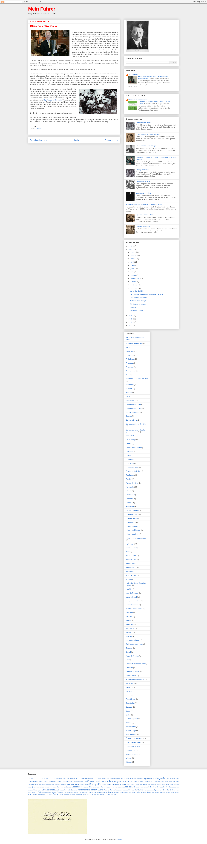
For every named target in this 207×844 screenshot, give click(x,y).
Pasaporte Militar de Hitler (136, 664)
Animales (129, 363)
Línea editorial (131, 597)
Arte (127, 375)
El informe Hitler (132, 467)
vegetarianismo (132, 754)
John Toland (130, 567)
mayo (133, 265)
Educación (130, 463)
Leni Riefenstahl (132, 593)
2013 (131, 325)
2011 (131, 319)
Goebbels (129, 499)
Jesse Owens (131, 556)
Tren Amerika (131, 734)
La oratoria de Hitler (143, 193)
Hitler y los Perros (142, 170)
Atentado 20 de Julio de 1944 (137, 379)
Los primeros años (133, 601)
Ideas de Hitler (131, 548)
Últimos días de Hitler (134, 738)
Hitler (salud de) (132, 514)
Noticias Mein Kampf (138, 301)
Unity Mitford (130, 750)
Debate (128, 444)
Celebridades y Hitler (134, 408)
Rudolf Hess (130, 699)
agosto (133, 275)
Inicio (76, 140)
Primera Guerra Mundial (135, 679)
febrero (134, 255)
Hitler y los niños (132, 534)
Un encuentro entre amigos (146, 146)
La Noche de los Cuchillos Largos (166, 787)
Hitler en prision (132, 518)
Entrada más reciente (39, 140)
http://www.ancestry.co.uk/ (52, 100)
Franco (128, 491)
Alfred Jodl (130, 351)
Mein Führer (41, 8)
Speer (128, 711)
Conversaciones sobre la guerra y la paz (135, 431)
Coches (129, 416)
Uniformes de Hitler (143, 123)
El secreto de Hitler (133, 471)
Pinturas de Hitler (132, 672)
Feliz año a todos (136, 311)
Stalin (128, 715)
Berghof (129, 392)
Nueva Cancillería (132, 640)
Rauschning (130, 683)
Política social (131, 676)
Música (128, 620)
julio (132, 272)
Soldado (129, 707)
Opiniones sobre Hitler (144, 215)
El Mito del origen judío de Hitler (148, 134)
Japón (128, 552)
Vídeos (128, 758)
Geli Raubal (130, 495)
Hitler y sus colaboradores (136, 538)
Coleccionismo (131, 420)
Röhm (128, 695)
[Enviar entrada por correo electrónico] (35, 126)
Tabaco (128, 723)
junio (133, 269)
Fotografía (130, 487)
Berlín (128, 396)
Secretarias (130, 703)
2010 (131, 316)
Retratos (129, 691)
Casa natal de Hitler (133, 404)
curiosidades (130, 436)
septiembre (135, 278)
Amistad (129, 355)
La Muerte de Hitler (143, 181)
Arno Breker (130, 371)
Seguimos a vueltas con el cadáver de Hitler (146, 294)
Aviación (129, 389)
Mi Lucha (129, 613)
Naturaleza (130, 628)
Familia (128, 479)
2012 (131, 322)
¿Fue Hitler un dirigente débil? (36, 778)
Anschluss (130, 367)
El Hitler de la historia (138, 304)
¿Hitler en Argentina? (134, 343)
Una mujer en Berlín (133, 742)
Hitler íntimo (130, 522)
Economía (130, 459)
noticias (38, 129)
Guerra (128, 503)
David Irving (130, 440)
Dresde (128, 455)
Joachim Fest (131, 560)
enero (133, 252)
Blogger (119, 839)
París (128, 660)
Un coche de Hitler (137, 291)
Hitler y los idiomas (133, 530)
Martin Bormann (132, 605)
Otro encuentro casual (138, 298)
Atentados (130, 385)
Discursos (129, 451)
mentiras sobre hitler (133, 609)
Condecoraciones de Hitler (136, 424)
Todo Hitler (132, 75)
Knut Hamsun (131, 575)
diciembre (134, 288)
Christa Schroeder (133, 412)
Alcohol (128, 347)
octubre (134, 282)
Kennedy (129, 571)
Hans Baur (130, 507)
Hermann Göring (132, 510)
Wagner (129, 762)
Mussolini (129, 624)
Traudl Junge (131, 731)
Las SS (128, 589)
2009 (131, 249)
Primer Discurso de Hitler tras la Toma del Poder (144, 204)
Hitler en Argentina (143, 226)
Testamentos (131, 727)
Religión (129, 687)
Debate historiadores (134, 448)
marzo (133, 259)
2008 (131, 246)
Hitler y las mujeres (133, 526)
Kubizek (129, 579)
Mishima (129, 617)
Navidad (133, 307)
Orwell (128, 652)
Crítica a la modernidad (137, 100)
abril (132, 262)
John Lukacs (130, 563)
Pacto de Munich (132, 656)
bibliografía (130, 400)
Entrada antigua (111, 140)
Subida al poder (132, 719)
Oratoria (129, 648)
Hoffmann (129, 544)
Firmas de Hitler (132, 483)
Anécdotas (130, 359)
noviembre (135, 285)
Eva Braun (130, 475)
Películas (129, 668)
